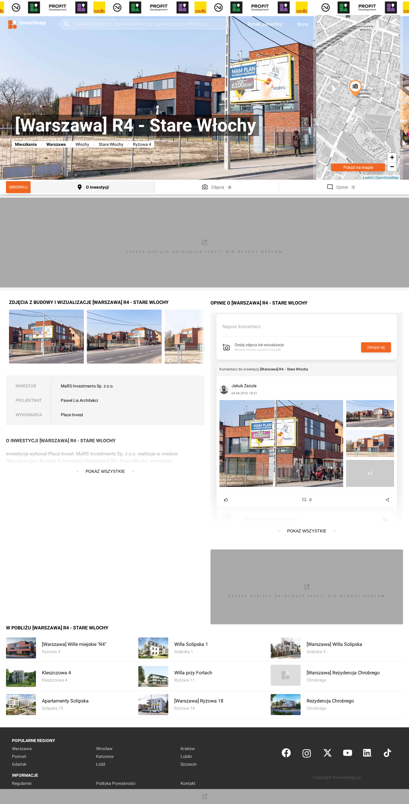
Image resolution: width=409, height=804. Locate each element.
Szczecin (189, 764)
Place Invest (72, 414)
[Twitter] (327, 754)
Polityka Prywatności (115, 783)
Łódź (100, 764)
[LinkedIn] (367, 754)
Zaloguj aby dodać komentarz (271, 519)
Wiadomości (365, 24)
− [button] (392, 166)
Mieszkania (26, 144)
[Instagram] (307, 754)
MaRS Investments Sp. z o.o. (87, 386)
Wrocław (104, 748)
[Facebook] (286, 754)
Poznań (19, 756)
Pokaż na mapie (358, 167)
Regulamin (22, 783)
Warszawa (56, 144)
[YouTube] (347, 754)
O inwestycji (97, 187)
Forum (330, 24)
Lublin (186, 756)
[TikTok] (387, 754)
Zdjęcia (217, 187)
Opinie (342, 187)
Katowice (104, 756)
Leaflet (368, 177)
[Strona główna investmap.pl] (27, 24)
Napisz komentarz (241, 326)
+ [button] (392, 157)
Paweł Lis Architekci (79, 400)
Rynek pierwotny (265, 24)
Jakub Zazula (244, 385)
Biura (302, 24)
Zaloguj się (376, 347)
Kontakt (188, 783)
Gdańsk (19, 764)
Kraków (188, 748)
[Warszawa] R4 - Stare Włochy (284, 369)
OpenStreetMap (387, 177)
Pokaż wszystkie (105, 471)
